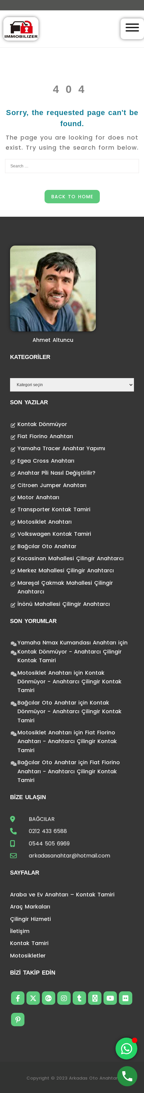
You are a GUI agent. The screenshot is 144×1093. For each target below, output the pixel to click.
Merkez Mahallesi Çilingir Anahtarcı (65, 570)
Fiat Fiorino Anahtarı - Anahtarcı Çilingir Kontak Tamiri (67, 741)
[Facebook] (17, 998)
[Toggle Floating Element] (126, 1048)
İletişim (19, 931)
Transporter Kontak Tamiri (53, 509)
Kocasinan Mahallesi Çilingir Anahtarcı (70, 558)
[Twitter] (33, 998)
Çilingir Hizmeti (30, 919)
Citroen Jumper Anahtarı (51, 485)
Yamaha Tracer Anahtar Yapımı (61, 448)
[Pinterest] (17, 1019)
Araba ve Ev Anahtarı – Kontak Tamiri (62, 894)
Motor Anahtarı (38, 497)
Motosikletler (28, 955)
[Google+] (48, 998)
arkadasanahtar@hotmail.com (69, 856)
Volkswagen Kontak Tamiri (54, 534)
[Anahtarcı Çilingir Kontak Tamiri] (21, 28)
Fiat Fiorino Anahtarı (45, 436)
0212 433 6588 (48, 831)
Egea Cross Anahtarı (45, 461)
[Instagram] (64, 998)
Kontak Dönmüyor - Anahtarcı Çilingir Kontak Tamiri (69, 681)
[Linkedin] (94, 998)
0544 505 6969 (49, 843)
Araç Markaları (30, 906)
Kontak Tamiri (29, 943)
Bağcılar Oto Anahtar (46, 546)
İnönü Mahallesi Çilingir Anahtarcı (63, 604)
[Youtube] (110, 998)
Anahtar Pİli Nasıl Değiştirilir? (56, 473)
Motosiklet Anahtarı (44, 522)
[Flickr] (125, 998)
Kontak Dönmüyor (42, 424)
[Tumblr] (79, 998)
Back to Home (72, 196)
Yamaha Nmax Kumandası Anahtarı (66, 642)
